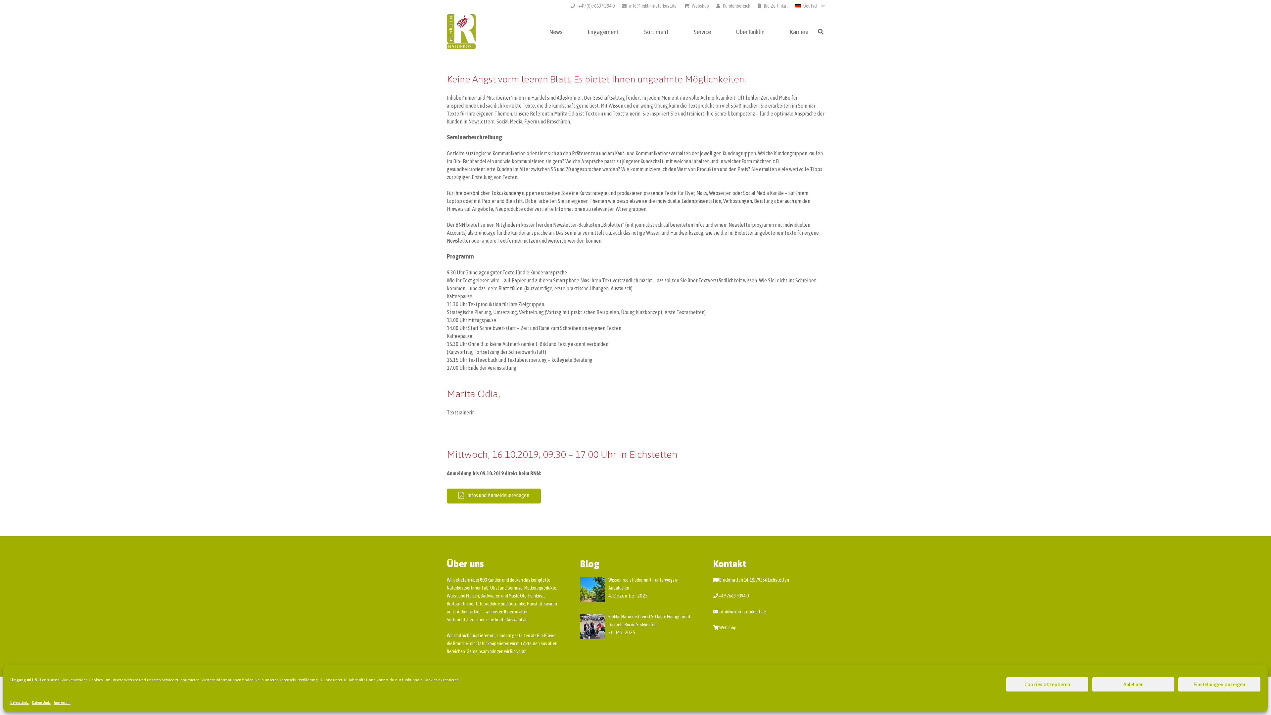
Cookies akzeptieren (1047, 684)
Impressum (62, 702)
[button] (809, 6)
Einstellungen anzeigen (1219, 684)
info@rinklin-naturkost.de (742, 611)
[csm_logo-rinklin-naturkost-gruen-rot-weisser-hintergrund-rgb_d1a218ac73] (461, 32)
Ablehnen (1133, 684)
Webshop (727, 627)
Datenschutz (19, 702)
